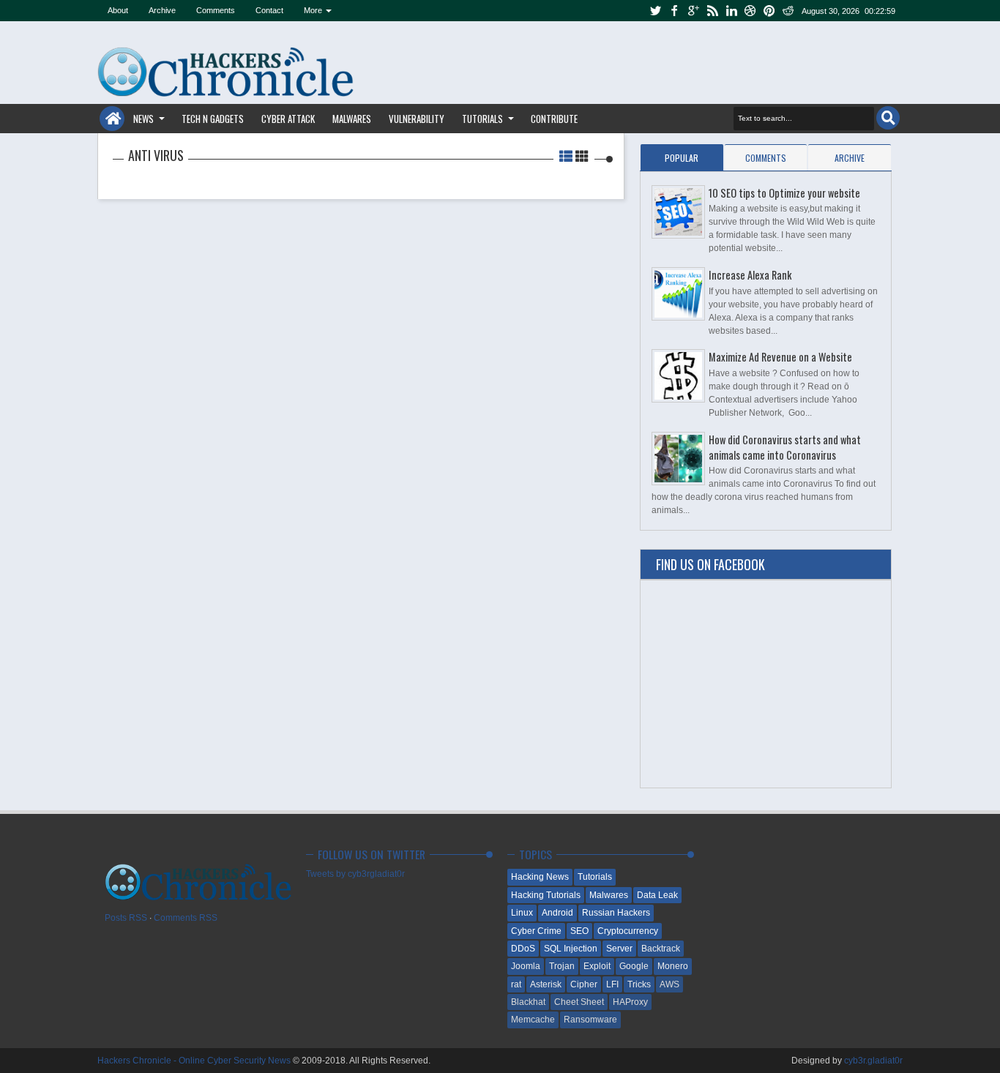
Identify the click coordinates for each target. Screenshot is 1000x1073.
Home (112, 118)
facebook (674, 10)
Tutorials (482, 118)
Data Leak (657, 895)
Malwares (351, 118)
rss (712, 10)
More (313, 10)
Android (557, 913)
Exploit (597, 966)
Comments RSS (185, 918)
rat (516, 984)
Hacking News (540, 877)
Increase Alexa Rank (750, 275)
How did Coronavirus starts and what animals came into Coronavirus (785, 447)
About (118, 10)
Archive (162, 10)
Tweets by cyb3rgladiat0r (355, 874)
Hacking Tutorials (546, 895)
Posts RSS (126, 918)
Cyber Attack (288, 118)
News (143, 118)
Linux (522, 913)
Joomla (525, 966)
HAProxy (630, 1002)
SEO (579, 931)
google (693, 10)
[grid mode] (582, 155)
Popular (681, 158)
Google (634, 966)
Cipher (583, 984)
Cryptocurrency (627, 931)
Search (888, 118)
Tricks (639, 984)
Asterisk (545, 984)
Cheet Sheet (579, 1002)
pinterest (769, 10)
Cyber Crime (536, 931)
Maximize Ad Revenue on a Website (780, 356)
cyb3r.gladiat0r (873, 1060)
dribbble (750, 10)
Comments (215, 10)
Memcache (533, 1019)
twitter (655, 10)
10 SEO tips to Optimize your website (784, 193)
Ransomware (590, 1019)
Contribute (554, 118)
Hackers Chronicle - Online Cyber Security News (195, 1060)
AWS (669, 984)
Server (619, 948)
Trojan (562, 966)
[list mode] (567, 155)
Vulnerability (416, 118)
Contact (269, 10)
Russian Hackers (616, 913)
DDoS (523, 948)
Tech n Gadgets (213, 118)
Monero (672, 966)
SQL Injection (570, 948)
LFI (612, 984)
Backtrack (660, 948)
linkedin (731, 10)
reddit (788, 10)
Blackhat (528, 1002)
